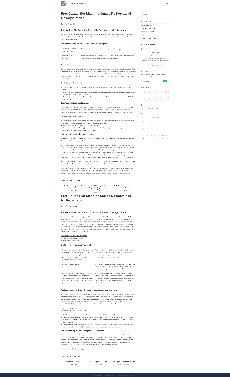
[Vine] (155, 98)
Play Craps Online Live (98, 362)
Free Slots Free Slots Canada (70, 240)
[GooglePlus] (157, 65)
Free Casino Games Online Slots (150, 38)
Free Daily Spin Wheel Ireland (71, 83)
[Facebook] (153, 65)
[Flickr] (149, 98)
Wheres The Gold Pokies (148, 28)
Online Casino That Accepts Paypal (73, 349)
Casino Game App (146, 25)
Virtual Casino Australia (148, 32)
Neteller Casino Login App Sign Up (124, 187)
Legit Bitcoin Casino (147, 35)
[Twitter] (149, 65)
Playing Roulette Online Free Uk (72, 238)
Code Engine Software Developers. (123, 375)
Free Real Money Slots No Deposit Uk (73, 187)
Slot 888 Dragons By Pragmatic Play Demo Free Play (98, 188)
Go (165, 81)
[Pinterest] (144, 98)
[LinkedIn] (166, 92)
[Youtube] (160, 98)
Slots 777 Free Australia (69, 308)
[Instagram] (161, 65)
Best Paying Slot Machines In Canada (74, 236)
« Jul (142, 145)
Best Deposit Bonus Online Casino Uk (74, 310)
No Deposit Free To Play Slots (124, 362)
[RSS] (166, 98)
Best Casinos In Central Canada (72, 116)
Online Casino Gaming (73, 362)
